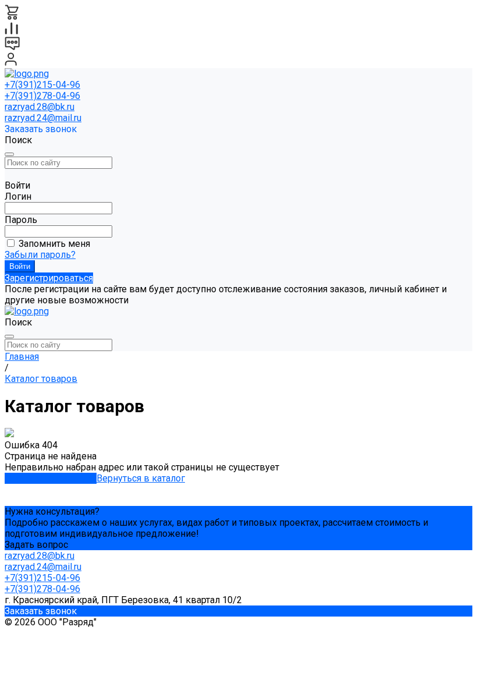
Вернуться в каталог (141, 478)
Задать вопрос (36, 544)
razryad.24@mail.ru (43, 117)
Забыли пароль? (40, 254)
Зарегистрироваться (49, 278)
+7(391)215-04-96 (42, 84)
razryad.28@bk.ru (39, 106)
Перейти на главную (51, 478)
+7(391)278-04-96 (42, 95)
